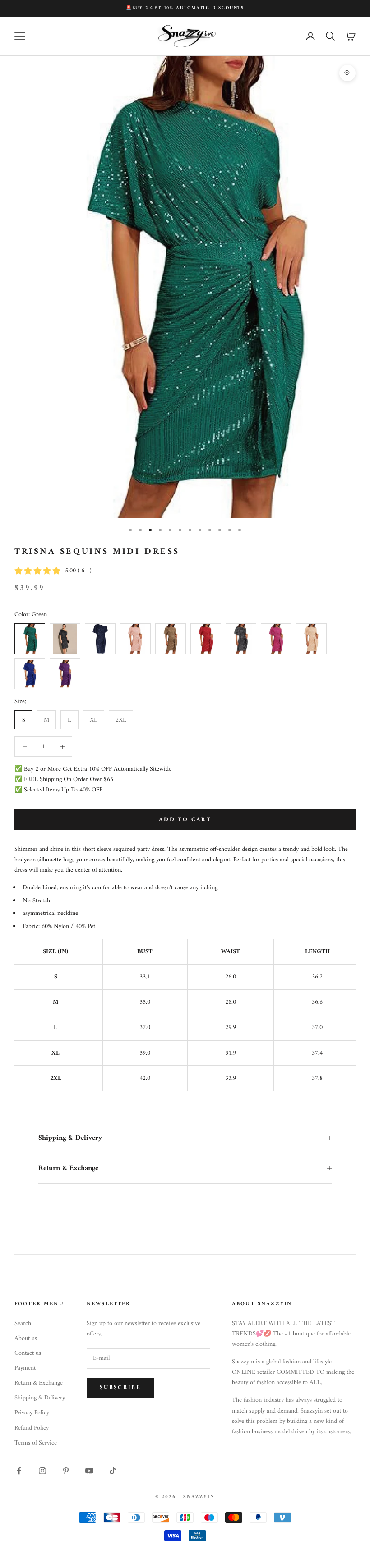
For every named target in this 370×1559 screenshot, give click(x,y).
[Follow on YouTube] (89, 1470)
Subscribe (120, 1387)
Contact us (27, 1353)
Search (22, 1323)
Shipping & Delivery (39, 1398)
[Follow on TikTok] (112, 1470)
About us (25, 1338)
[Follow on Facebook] (18, 1470)
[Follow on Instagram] (42, 1470)
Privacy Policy (31, 1412)
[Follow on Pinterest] (65, 1470)
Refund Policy (31, 1428)
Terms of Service (35, 1443)
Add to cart (185, 819)
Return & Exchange (38, 1383)
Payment (25, 1368)
